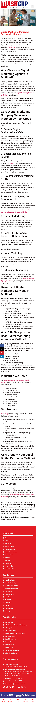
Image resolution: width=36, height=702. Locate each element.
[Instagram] (7, 687)
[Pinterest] (21, 687)
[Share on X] (2, 349)
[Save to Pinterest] (2, 353)
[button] (32, 6)
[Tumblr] (16, 687)
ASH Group (11, 47)
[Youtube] (19, 687)
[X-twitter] (10, 687)
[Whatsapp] (24, 687)
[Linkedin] (13, 687)
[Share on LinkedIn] (2, 356)
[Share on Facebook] (2, 345)
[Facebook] (4, 687)
